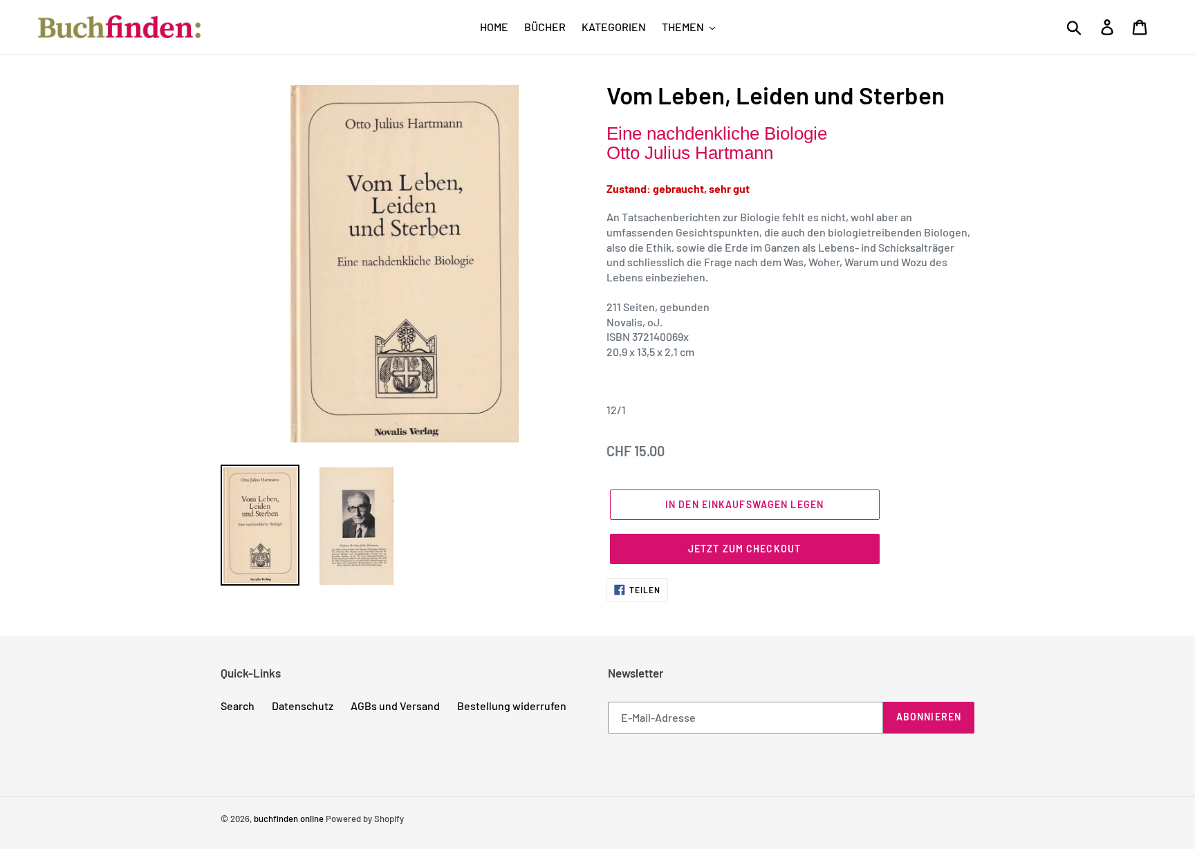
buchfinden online (289, 818)
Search (237, 705)
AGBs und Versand (395, 705)
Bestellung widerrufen (511, 705)
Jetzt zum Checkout (744, 548)
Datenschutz (302, 705)
